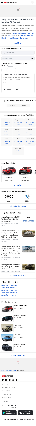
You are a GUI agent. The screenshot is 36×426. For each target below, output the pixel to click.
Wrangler (30, 36)
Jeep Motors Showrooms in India (23, 33)
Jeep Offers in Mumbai (9, 290)
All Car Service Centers (18, 206)
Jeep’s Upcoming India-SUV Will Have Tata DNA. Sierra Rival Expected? (10, 219)
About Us (5, 384)
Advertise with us (8, 387)
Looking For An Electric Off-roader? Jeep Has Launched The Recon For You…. (10, 267)
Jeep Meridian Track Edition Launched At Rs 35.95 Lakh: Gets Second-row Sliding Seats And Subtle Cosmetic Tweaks (10, 251)
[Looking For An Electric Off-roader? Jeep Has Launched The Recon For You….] (28, 267)
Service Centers (12, 370)
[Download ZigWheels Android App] (9, 412)
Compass (22, 36)
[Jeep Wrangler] (25, 171)
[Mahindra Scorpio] (7, 347)
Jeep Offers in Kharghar (9, 285)
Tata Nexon (17, 325)
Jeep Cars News (20, 275)
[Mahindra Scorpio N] (7, 318)
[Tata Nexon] (7, 328)
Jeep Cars (10, 36)
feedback (5, 401)
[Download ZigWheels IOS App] (25, 412)
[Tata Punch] (7, 338)
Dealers (4, 70)
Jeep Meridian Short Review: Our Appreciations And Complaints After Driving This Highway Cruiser (11, 234)
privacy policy (7, 397)
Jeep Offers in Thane (8, 295)
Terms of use (6, 394)
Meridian (4, 38)
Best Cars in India (19, 355)
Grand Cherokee (13, 38)
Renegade (23, 38)
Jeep (6, 370)
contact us (6, 391)
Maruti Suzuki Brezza (20, 306)
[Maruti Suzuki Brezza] (7, 309)
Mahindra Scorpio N (20, 315)
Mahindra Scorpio (19, 344)
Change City (10, 66)
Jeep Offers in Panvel (8, 288)
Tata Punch (17, 335)
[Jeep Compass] (9, 171)
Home (2, 370)
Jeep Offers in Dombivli (9, 293)
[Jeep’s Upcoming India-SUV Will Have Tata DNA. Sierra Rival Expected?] (28, 219)
